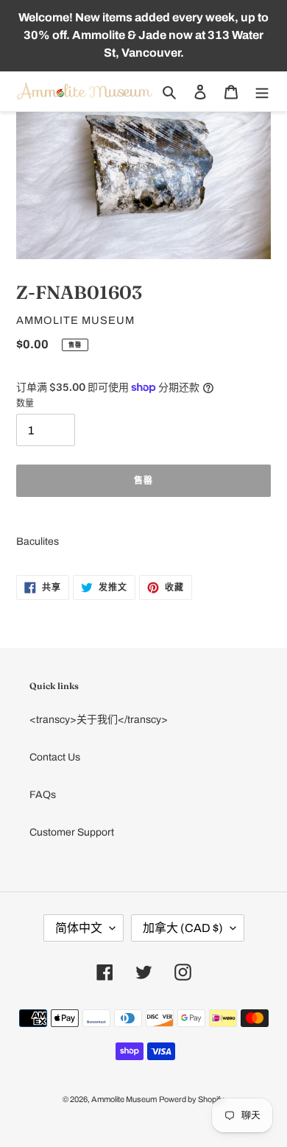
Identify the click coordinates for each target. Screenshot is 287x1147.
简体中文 (78, 928)
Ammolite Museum (124, 1099)
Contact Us (54, 757)
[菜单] (262, 92)
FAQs (42, 794)
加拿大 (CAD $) (183, 928)
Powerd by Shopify (191, 1099)
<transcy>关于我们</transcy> (98, 719)
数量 (25, 403)
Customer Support (71, 832)
